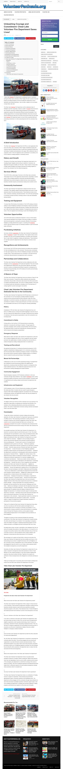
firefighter (51, 58)
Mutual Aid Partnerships (11, 67)
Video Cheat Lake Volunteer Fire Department (15, 74)
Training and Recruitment (11, 65)
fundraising (32, 222)
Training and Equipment (10, 50)
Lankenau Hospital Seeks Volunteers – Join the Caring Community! (14, 696)
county (43, 56)
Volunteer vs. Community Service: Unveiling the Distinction (51, 148)
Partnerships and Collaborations (12, 56)
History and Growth (9, 45)
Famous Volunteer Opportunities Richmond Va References (51, 98)
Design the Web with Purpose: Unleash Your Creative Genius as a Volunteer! (52, 755)
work (54, 81)
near (54, 62)
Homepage (6, 1)
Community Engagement (11, 68)
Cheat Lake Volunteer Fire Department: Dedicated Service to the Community (19, 59)
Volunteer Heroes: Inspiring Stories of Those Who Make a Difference (19, 765)
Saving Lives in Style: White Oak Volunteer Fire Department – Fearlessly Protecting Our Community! (21, 715)
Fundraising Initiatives (10, 52)
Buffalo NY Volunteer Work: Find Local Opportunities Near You (33, 743)
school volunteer (52, 64)
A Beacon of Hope (9, 57)
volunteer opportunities (20, 12)
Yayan (7, 35)
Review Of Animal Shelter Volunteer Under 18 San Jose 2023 (52, 175)
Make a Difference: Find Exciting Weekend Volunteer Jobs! (53, 743)
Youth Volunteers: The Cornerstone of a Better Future (34, 756)
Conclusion (8, 72)
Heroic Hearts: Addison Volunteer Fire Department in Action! (8, 715)
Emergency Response (11, 64)
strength (28, 108)
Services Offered (9, 46)
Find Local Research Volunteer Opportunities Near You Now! (29, 695)
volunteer (44, 71)
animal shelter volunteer (34, 12)
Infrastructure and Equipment (12, 69)
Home (13, 19)
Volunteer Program (46, 79)
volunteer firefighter (9, 15)
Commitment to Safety (11, 63)
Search (42, 44)
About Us (20, 1)
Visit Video (6, 592)
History (8, 61)
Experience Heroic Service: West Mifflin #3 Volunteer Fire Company (20, 730)
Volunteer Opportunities (10, 51)
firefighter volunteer (21, 19)
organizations (16, 233)
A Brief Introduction (9, 43)
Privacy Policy (13, 1)
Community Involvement (10, 48)
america (43, 52)
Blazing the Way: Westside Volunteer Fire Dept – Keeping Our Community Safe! (32, 714)
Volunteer (12, 97)
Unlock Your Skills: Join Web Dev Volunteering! (52, 748)
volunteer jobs (46, 12)
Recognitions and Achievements (12, 54)
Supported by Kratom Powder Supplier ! (12, 753)
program (43, 64)
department (44, 58)
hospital (55, 60)
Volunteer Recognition (11, 71)
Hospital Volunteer (46, 62)
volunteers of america (46, 81)
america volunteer (8, 12)
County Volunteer (52, 56)
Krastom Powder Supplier (42, 765)
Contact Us (26, 1)
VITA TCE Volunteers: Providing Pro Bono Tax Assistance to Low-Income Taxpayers (33, 749)
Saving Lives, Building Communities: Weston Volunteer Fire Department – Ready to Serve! (9, 731)
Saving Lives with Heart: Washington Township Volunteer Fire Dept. (32, 730)
